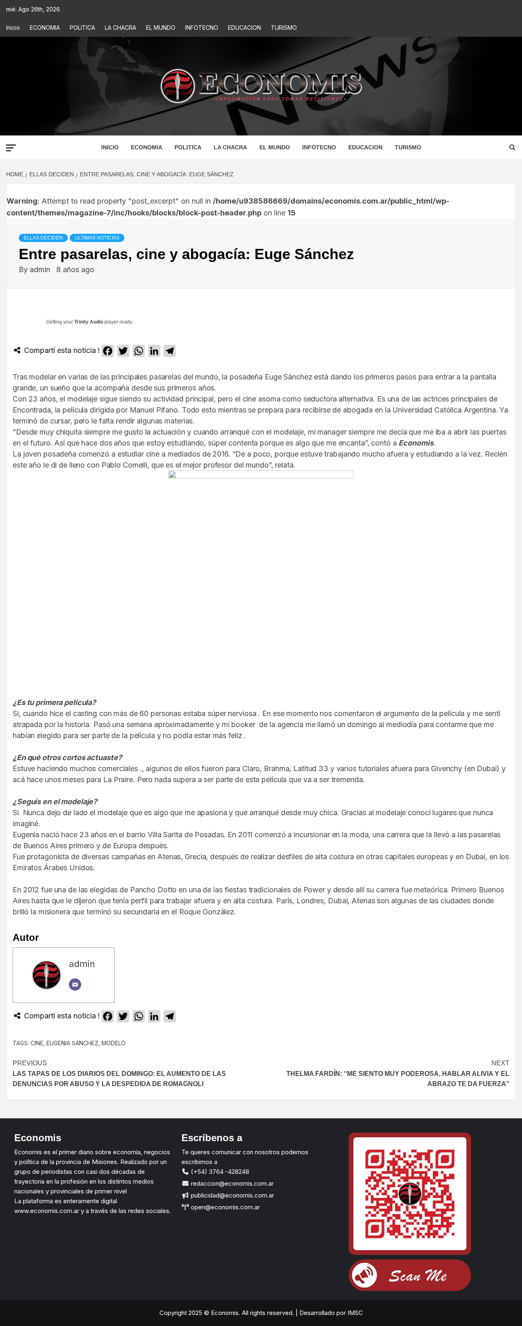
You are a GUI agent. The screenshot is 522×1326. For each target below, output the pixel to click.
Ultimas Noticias (97, 238)
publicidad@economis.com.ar (231, 1195)
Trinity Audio (88, 322)
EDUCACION (244, 27)
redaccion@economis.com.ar (231, 1183)
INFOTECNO (201, 27)
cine (37, 1043)
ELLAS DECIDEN (43, 238)
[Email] (75, 984)
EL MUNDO (160, 27)
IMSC (354, 1313)
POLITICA (82, 27)
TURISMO (284, 27)
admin (41, 269)
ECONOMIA (45, 27)
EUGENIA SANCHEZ (72, 1043)
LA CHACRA (120, 27)
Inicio (13, 27)
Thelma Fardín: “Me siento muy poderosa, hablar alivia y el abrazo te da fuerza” (397, 1073)
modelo (114, 1043)
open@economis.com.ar (224, 1207)
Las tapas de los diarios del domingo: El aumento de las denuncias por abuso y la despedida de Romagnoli (119, 1073)
